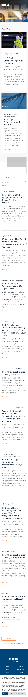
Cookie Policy (20, 690)
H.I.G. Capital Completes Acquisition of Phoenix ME (13, 61)
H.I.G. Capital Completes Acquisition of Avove (13, 122)
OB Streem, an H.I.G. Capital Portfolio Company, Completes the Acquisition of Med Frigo (14, 243)
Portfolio (21, 666)
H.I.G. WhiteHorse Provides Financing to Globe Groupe (13, 556)
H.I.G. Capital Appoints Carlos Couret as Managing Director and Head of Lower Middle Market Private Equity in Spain (13, 330)
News (7, 672)
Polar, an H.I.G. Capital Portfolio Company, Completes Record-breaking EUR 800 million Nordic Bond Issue (13, 416)
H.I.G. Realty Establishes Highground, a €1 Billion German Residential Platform (11, 198)
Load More (8, 638)
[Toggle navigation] (25, 3)
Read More (7, 88)
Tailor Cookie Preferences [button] (20, 693)
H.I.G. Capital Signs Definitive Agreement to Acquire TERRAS (11, 286)
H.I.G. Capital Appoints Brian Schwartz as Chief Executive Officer (13, 599)
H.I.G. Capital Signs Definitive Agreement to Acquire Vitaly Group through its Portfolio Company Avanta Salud (11, 513)
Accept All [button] (5, 693)
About (7, 666)
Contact (21, 672)
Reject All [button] (11, 693)
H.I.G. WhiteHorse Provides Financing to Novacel (13, 373)
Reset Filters (4, 185)
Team (7, 669)
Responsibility (20, 669)
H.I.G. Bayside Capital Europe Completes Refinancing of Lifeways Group (11, 463)
